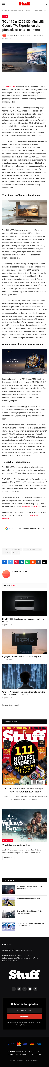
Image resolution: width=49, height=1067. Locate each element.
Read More (8, 858)
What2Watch (7, 840)
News (5, 16)
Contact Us (13, 1054)
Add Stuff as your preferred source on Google (26, 528)
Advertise (24, 1054)
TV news (16, 553)
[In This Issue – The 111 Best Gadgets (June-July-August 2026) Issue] (24, 756)
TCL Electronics (8, 86)
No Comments (38, 35)
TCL (39, 549)
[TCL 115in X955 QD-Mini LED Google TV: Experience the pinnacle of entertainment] (24, 57)
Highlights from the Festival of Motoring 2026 (21, 657)
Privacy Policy (20, 1025)
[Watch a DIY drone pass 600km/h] (8, 901)
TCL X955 (6, 553)
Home (4, 10)
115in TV (6, 549)
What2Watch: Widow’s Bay (16, 845)
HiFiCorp (36, 507)
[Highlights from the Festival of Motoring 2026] (24, 641)
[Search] (45, 3)
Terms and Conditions (16, 1051)
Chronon (35, 1060)
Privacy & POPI (34, 1051)
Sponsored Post (14, 35)
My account (36, 1054)
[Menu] (3, 3)
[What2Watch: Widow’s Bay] (24, 825)
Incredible (26, 507)
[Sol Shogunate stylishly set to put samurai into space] (8, 889)
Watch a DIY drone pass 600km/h (29, 899)
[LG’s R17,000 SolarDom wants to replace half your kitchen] (24, 603)
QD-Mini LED (16, 549)
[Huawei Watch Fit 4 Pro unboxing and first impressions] (8, 926)
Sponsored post (29, 549)
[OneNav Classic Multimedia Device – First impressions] (8, 914)
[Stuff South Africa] (24, 3)
